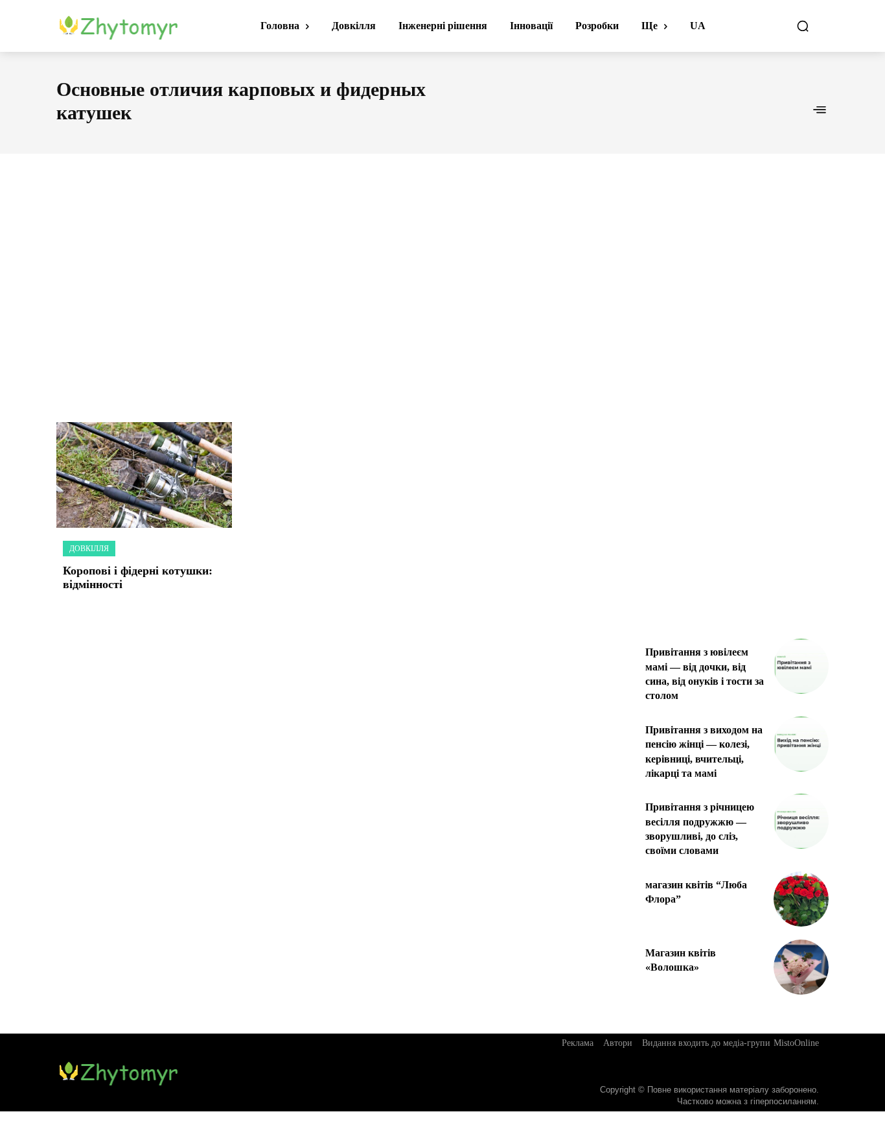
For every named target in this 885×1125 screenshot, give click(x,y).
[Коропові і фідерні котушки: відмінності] (144, 475)
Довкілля (89, 548)
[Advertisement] (442, 274)
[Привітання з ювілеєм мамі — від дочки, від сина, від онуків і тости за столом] (801, 666)
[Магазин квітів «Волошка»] (801, 967)
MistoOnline (796, 1043)
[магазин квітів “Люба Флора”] (801, 899)
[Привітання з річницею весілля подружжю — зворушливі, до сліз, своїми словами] (801, 821)
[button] (803, 26)
